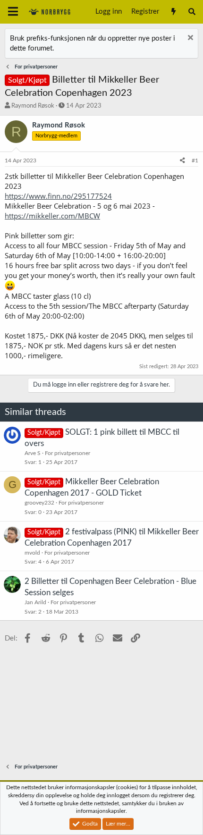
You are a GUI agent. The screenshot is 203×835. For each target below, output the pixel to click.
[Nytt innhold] (173, 12)
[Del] (182, 160)
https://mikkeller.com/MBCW (52, 215)
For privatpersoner (67, 453)
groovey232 (39, 503)
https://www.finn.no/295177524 (58, 196)
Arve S (33, 453)
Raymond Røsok (32, 106)
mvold (32, 553)
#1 (195, 160)
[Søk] (192, 12)
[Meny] (13, 12)
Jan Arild (35, 602)
